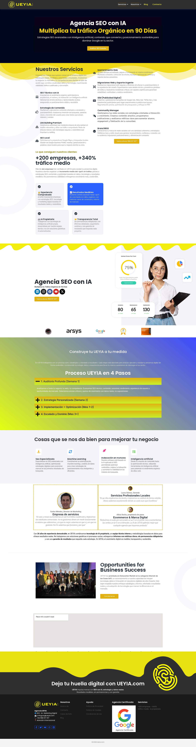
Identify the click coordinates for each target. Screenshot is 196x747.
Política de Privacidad (94, 706)
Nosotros (135, 4)
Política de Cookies (93, 710)
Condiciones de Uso (94, 714)
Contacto (157, 4)
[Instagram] (43, 291)
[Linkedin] (37, 291)
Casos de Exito (66, 714)
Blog (146, 4)
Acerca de (64, 706)
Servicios (122, 4)
